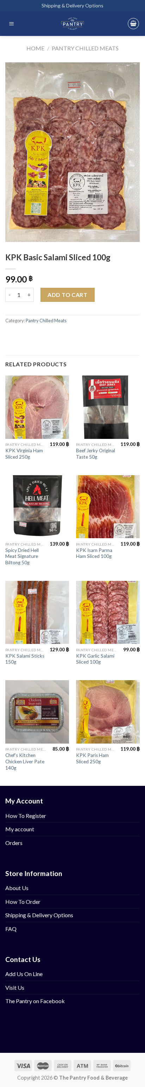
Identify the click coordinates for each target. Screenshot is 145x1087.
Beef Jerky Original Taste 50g (95, 454)
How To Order (22, 901)
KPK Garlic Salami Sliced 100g (95, 659)
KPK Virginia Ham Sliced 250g (24, 454)
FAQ (11, 928)
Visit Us (14, 987)
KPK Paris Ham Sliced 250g (92, 758)
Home (35, 48)
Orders (14, 842)
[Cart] (133, 23)
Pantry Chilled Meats (85, 48)
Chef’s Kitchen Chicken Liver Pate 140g (24, 761)
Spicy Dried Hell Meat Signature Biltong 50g (22, 556)
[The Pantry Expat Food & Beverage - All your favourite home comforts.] (72, 23)
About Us (17, 887)
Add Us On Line (24, 973)
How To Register (25, 815)
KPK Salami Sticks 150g (24, 659)
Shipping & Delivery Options (72, 5)
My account (19, 829)
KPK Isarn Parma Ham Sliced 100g (94, 553)
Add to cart (67, 294)
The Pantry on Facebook (35, 1001)
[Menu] (11, 24)
